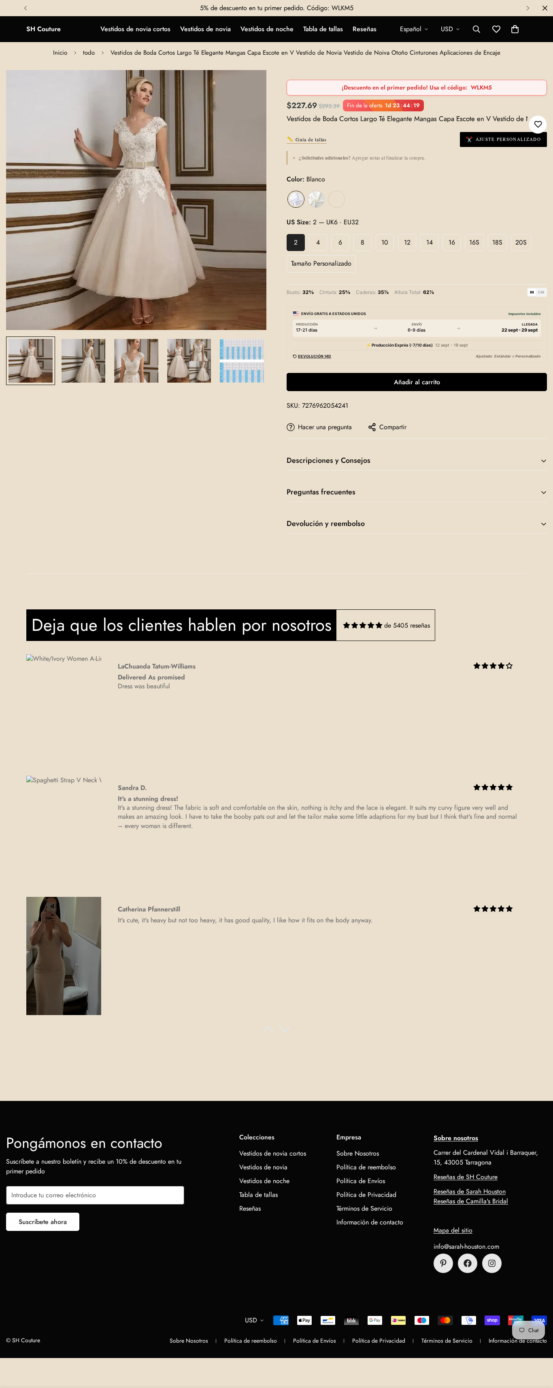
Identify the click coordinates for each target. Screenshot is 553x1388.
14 (429, 242)
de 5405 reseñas (407, 625)
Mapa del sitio (453, 1230)
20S (521, 242)
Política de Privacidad (366, 1194)
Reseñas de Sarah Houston (470, 1191)
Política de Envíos (360, 1181)
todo (89, 52)
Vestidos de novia (205, 29)
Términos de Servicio (364, 1208)
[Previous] (25, 8)
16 (452, 242)
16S (474, 242)
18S (497, 242)
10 (384, 242)
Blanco (296, 199)
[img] (362, 625)
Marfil (316, 199)
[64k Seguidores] (492, 1263)
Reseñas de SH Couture (466, 1177)
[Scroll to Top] (537, 1344)
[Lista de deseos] (538, 124)
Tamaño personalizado (321, 263)
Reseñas (364, 29)
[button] (515, 29)
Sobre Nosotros (357, 1153)
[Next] (528, 8)
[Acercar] (249, 87)
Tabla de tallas (323, 29)
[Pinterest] (443, 1263)
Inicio (60, 52)
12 (407, 242)
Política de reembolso (366, 1167)
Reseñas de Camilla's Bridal (471, 1201)
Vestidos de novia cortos (135, 29)
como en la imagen (336, 199)
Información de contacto (369, 1222)
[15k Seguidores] (467, 1263)
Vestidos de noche (267, 29)
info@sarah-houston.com (466, 1246)
